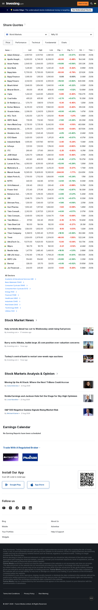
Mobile (5, 526)
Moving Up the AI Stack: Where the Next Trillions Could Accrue (37, 382)
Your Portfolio (8, 532)
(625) (11, 308)
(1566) (15, 285)
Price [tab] (8, 42)
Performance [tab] (20, 42)
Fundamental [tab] (50, 42)
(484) (11, 298)
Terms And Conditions (11, 594)
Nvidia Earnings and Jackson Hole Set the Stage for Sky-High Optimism (41, 396)
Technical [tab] (36, 42)
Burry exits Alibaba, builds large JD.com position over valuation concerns (42, 342)
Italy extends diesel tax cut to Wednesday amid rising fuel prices (38, 329)
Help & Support (57, 532)
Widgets (5, 537)
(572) (16, 289)
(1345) (11, 301)
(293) (11, 305)
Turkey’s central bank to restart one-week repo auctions (34, 356)
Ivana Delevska (13, 386)
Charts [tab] (64, 42)
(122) (10, 311)
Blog (4, 521)
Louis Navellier (12, 400)
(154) (9, 292)
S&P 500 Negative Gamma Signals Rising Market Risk (31, 410)
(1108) (10, 295)
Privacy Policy (29, 594)
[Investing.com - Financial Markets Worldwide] (15, 3)
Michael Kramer (13, 413)
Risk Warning (43, 594)
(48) (19, 279)
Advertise (55, 526)
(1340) (13, 282)
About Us (55, 521)
